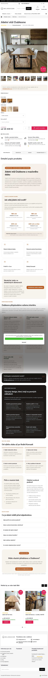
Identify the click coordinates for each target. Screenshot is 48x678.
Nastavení (24, 342)
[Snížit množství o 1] (29, 129)
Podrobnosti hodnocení (16, 25)
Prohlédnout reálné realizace (35, 287)
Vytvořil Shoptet (44, 675)
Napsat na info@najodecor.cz (24, 568)
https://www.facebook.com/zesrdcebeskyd (24, 642)
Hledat (29, 8)
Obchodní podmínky (4, 3)
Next (46, 585)
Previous (43, 585)
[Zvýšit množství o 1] (29, 127)
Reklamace (4, 656)
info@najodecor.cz (7, 88)
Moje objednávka (5, 661)
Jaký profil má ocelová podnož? (11, 520)
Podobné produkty (41, 152)
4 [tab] (25, 627)
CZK (43, 3)
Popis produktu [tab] (6, 152)
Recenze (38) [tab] (18, 152)
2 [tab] (23, 627)
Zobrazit (6, 622)
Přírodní (10, 609)
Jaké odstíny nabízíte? (9, 540)
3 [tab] (24, 627)
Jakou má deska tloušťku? (10, 535)
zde (30, 336)
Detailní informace (4, 93)
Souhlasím (24, 338)
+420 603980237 (36, 639)
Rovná (14, 609)
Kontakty (4, 658)
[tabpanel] (12, 607)
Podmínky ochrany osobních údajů (7, 654)
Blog (3, 659)
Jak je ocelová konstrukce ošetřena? (13, 525)
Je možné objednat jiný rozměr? (12, 545)
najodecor (35, 641)
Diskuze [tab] (29, 152)
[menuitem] (7, 14)
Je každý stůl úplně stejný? (10, 530)
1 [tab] (22, 627)
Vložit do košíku (40, 128)
